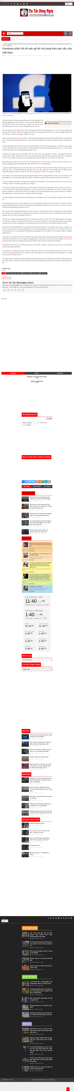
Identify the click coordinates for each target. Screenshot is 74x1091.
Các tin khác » (53, 123)
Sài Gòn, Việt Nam (34, 610)
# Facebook (26, 273)
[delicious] (71, 918)
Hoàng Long (32, 44)
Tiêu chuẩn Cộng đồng (33, 171)
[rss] (20, 4)
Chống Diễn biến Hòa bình (14, 44)
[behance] (66, 918)
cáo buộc (18, 138)
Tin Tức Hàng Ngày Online (21, 283)
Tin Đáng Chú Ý (28, 493)
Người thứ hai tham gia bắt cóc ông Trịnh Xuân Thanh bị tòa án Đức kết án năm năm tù (41, 1030)
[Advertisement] (37, 24)
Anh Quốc (42, 631)
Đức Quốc (42, 646)
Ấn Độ (27, 623)
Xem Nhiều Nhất (37, 487)
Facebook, (35, 55)
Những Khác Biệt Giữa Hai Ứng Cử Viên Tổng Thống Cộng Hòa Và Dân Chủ (40, 544)
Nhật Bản (27, 646)
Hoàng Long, (41, 55)
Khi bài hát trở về (34, 845)
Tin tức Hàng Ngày (13, 285)
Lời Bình (47, 486)
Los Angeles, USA (34, 597)
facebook (60, 373)
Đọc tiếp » (32, 551)
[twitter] (14, 4)
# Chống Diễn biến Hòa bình (14, 273)
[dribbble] (61, 918)
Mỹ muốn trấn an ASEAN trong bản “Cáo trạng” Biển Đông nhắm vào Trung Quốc (41, 789)
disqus (37, 373)
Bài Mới (27, 486)
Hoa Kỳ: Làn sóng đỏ (36, 586)
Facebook (25, 44)
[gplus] (53, 918)
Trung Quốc (42, 639)
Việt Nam (39, 44)
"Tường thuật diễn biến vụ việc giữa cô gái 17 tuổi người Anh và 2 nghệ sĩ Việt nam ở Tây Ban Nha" (41, 990)
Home (4, 44)
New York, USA (29, 631)
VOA (3, 270)
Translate (28, 425)
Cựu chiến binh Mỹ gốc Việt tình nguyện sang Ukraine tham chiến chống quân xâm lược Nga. (41, 934)
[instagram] (69, 918)
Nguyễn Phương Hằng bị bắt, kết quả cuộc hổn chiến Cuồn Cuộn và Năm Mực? (41, 1039)
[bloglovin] (23, 4)
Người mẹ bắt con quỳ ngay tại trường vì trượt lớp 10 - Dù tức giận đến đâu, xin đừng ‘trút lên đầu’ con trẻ (40, 766)
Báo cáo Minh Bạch (61, 205)
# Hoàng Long (35, 273)
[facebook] (11, 4)
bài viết (11, 251)
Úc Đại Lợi (28, 639)
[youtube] (17, 4)
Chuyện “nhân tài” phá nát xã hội (39, 757)
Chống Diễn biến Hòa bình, (24, 55)
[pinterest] (27, 4)
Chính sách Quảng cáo (48, 171)
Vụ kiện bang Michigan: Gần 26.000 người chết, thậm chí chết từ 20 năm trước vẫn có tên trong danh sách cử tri (40, 565)
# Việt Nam (44, 273)
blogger (13, 373)
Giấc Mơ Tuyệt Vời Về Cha (37, 823)
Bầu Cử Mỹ (26, 538)
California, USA (43, 623)
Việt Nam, (47, 55)
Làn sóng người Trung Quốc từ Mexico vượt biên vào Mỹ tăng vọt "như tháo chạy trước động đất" (41, 522)
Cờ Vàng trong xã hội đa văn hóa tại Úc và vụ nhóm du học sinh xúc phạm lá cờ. (41, 943)
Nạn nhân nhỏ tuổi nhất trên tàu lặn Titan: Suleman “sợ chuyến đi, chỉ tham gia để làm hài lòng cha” (41, 506)
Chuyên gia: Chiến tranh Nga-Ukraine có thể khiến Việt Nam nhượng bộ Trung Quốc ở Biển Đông (41, 780)
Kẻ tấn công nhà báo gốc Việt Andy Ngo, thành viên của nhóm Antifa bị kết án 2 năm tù (41, 1059)
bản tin (39, 164)
